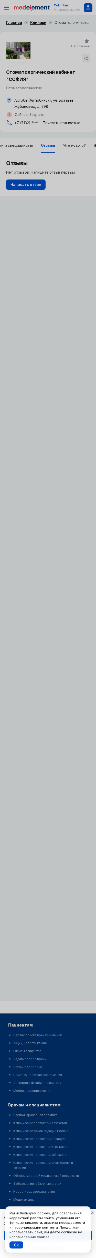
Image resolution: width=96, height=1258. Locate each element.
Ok (16, 1245)
